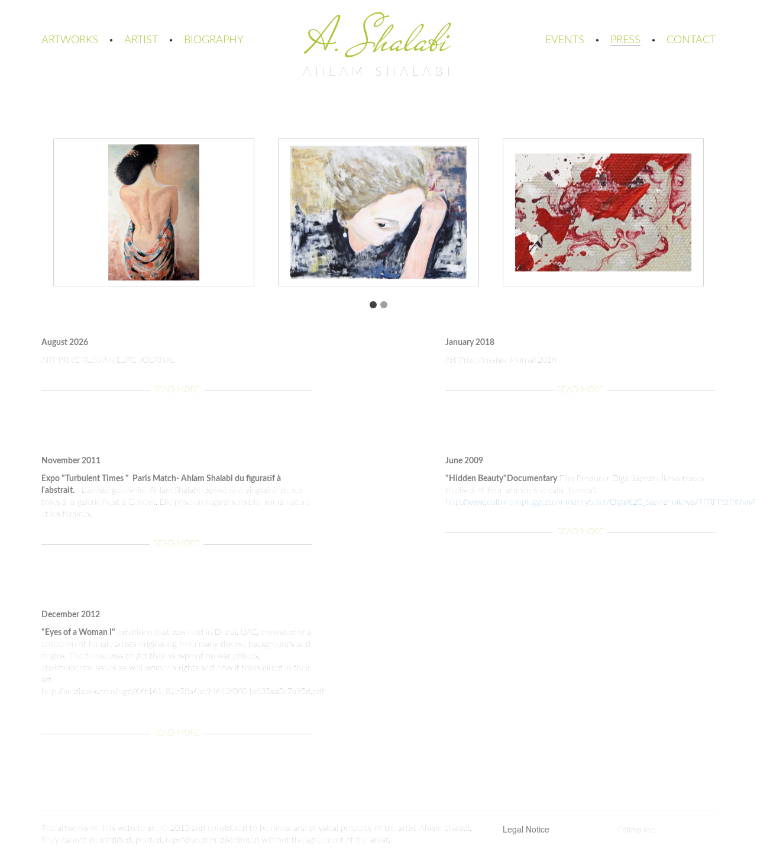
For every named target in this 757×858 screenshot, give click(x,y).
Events (564, 40)
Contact (691, 40)
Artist (141, 40)
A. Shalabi (378, 39)
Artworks (69, 40)
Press (625, 40)
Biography (214, 40)
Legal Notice (526, 829)
